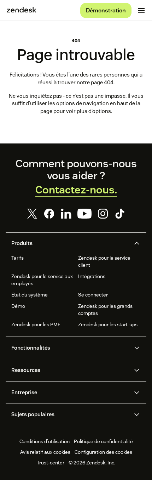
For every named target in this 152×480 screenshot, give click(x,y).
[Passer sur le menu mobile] (141, 10)
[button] (70, 243)
